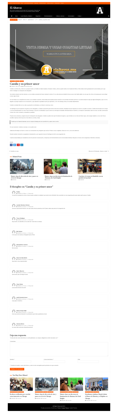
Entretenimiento (42, 3)
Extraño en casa (15, 151)
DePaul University (13, 392)
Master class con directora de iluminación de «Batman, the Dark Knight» (58, 177)
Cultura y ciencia (50, 3)
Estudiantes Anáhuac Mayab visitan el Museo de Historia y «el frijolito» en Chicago (96, 396)
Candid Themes (73, 408)
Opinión (17, 81)
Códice (62, 3)
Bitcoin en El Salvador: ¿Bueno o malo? (98, 151)
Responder (31, 193)
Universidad (57, 3)
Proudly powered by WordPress (49, 408)
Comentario (13, 341)
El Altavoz (16, 8)
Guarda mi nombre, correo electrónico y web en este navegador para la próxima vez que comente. (35, 365)
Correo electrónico (48, 359)
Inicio (22, 3)
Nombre (12, 359)
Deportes (36, 3)
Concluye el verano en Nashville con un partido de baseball (91, 177)
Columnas (12, 81)
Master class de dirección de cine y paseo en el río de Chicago (24, 177)
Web (79, 359)
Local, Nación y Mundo (28, 3)
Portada (21, 81)
